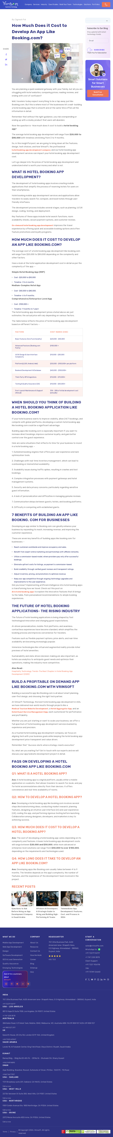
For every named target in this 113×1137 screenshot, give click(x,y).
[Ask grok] (23, 984)
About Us (34, 943)
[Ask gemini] (17, 984)
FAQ (32, 972)
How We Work (36, 955)
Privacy (13, 1132)
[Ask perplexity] (11, 984)
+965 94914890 (9, 1063)
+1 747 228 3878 (92, 957)
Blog (32, 964)
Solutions (87, 4)
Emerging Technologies (13, 968)
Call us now (7, 1086)
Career (33, 959)
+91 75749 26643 (92, 972)
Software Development (13, 955)
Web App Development (12, 947)
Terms (5, 1132)
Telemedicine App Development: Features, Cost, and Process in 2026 (72, 913)
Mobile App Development (13, 943)
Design (6, 951)
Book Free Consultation (97, 93)
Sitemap (33, 968)
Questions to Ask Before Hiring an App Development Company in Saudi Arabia (22, 913)
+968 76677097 (9, 1074)
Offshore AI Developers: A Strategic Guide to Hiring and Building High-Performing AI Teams (47, 913)
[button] (107, 21)
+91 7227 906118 (92, 964)
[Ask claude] (28, 984)
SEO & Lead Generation (13, 959)
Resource (34, 947)
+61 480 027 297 (9, 1028)
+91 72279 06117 (92, 953)
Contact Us (35, 951)
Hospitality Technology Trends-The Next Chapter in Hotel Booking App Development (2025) (42, 672)
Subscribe (99, 50)
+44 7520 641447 (9, 1039)
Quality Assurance (10, 964)
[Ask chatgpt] (6, 984)
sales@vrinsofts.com (94, 946)
